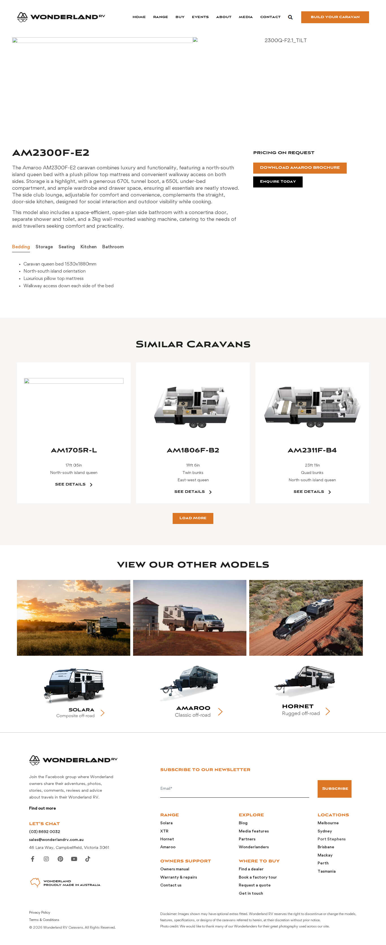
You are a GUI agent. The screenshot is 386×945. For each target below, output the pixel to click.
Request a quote (255, 885)
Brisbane (326, 847)
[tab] (21, 247)
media (246, 17)
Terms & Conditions (44, 920)
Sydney (325, 831)
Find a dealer (251, 869)
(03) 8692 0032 (44, 832)
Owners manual (174, 869)
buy (180, 17)
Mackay (325, 855)
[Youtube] (74, 859)
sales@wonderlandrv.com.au (56, 840)
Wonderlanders (254, 847)
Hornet (167, 839)
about (223, 17)
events (200, 17)
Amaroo (167, 847)
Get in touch (251, 894)
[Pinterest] (60, 859)
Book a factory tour (258, 877)
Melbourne (328, 823)
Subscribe (335, 788)
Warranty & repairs (178, 877)
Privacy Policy (39, 912)
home (139, 17)
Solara (166, 823)
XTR (164, 831)
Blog (243, 823)
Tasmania (327, 872)
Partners (247, 839)
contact (270, 17)
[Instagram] (46, 859)
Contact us (170, 885)
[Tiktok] (87, 859)
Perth (323, 863)
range (160, 17)
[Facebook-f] (32, 859)
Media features (254, 831)
